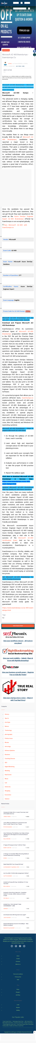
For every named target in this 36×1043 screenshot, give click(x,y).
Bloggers (18, 992)
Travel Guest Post (7, 1021)
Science (7, 799)
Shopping (7, 790)
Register (18, 1007)
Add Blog (18, 995)
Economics (8, 794)
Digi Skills (6, 898)
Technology (8, 730)
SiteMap (18, 1010)
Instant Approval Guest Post (9, 1024)
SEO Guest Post (28, 1021)
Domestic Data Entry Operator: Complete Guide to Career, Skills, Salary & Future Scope (14, 894)
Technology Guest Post (18, 1021)
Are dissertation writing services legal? (14, 914)
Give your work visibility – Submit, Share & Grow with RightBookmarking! (18, 659)
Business (7, 754)
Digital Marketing (9, 766)
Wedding (7, 770)
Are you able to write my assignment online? (16, 873)
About (18, 956)
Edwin (5, 858)
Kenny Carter (7, 847)
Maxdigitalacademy (9, 928)
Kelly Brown (6, 839)
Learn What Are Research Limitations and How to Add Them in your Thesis (15, 823)
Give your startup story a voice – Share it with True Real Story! (18, 699)
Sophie (10, 63)
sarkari (5, 908)
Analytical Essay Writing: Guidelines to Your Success (15, 882)
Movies (7, 742)
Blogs (18, 989)
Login (18, 1004)
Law (6, 782)
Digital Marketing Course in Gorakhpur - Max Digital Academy (15, 924)
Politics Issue (9, 738)
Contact (18, 958)
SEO (6, 762)
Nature (7, 726)
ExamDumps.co (27, 398)
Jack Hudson (7, 917)
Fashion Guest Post (18, 1022)
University (7, 786)
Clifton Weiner (7, 876)
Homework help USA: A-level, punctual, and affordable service (15, 813)
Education (6, 50)
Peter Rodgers (7, 827)
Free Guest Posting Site (22, 1024)
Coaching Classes (10, 758)
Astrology (8, 746)
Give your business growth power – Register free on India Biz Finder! (18, 673)
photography (8, 734)
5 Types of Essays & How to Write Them (14, 845)
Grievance (18, 961)
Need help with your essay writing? (13, 864)
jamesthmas (7, 816)
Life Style (7, 722)
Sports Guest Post (28, 1022)
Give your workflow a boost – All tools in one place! (18, 642)
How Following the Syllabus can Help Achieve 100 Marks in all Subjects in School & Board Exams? (16, 834)
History (7, 714)
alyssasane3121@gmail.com (11, 867)
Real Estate (8, 774)
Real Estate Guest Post (8, 1022)
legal (18, 979)
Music (6, 778)
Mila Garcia (6, 886)
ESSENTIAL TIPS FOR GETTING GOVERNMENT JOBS (12, 905)
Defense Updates (10, 750)
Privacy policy (18, 976)
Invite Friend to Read (18, 625)
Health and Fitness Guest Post (16, 1025)
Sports (7, 718)
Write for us (18, 964)
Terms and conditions (18, 974)
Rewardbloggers (13, 1032)
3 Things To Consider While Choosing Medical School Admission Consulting (16, 854)
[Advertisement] (18, 188)
